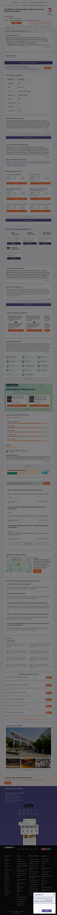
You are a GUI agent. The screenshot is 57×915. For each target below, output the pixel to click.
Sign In (46, 910)
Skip (40, 910)
